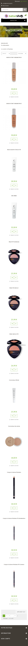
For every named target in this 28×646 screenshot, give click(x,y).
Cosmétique (14, 34)
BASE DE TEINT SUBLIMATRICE (14, 57)
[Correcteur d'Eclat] (14, 395)
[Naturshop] (14, 16)
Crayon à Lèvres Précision (14, 472)
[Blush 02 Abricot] (14, 303)
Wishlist (21, 16)
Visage (13, 38)
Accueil (13, 33)
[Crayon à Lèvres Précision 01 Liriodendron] (14, 533)
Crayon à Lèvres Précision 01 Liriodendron (14, 518)
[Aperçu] (15, 93)
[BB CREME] (14, 210)
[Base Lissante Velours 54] (14, 164)
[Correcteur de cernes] (14, 441)
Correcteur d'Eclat (14, 380)
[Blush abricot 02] (14, 349)
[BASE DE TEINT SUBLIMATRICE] (14, 72)
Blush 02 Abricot (14, 288)
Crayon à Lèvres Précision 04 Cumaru (14, 564)
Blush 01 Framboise (14, 242)
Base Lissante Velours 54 (14, 149)
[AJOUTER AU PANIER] (12, 93)
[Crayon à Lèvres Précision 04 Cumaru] (14, 579)
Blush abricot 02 (14, 334)
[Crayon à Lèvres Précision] (14, 487)
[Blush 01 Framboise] (14, 256)
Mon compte (5, 639)
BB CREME (14, 195)
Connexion (24, 1)
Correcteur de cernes (14, 426)
